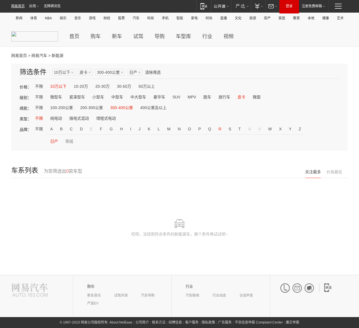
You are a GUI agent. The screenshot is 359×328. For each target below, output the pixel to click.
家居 (282, 18)
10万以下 (63, 72)
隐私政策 (208, 322)
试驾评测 (121, 295)
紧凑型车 (77, 97)
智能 (179, 18)
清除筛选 (153, 72)
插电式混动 (79, 118)
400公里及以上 (153, 107)
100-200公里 (61, 107)
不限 (39, 86)
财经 (106, 18)
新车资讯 (94, 295)
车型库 (183, 36)
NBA (48, 18)
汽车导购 (148, 295)
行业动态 (219, 295)
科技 (150, 18)
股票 (121, 18)
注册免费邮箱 (312, 6)
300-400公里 (110, 72)
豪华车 (159, 97)
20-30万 (102, 86)
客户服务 (192, 322)
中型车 (117, 97)
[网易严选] (241, 6)
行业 (207, 36)
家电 (194, 18)
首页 (74, 36)
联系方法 (158, 322)
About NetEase (120, 322)
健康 (325, 18)
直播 (223, 18)
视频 (229, 36)
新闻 (19, 18)
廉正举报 (292, 322)
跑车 (207, 97)
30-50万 (124, 86)
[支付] (258, 6)
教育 (296, 18)
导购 (160, 36)
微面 (257, 97)
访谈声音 (246, 295)
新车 (117, 36)
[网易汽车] (30, 290)
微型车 (56, 97)
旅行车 (224, 97)
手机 (165, 18)
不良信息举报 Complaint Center (259, 322)
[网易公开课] (221, 6)
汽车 (136, 18)
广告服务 (225, 322)
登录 (289, 6)
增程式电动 (106, 118)
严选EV (92, 303)
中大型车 (138, 97)
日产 (135, 72)
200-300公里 (91, 107)
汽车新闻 (192, 295)
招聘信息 (175, 322)
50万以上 (147, 86)
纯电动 (56, 118)
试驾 (138, 36)
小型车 (98, 97)
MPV (192, 97)
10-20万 (81, 86)
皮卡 (85, 72)
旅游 (252, 18)
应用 (32, 6)
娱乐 (63, 18)
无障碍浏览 (52, 6)
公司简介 (142, 322)
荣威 (69, 141)
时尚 (209, 18)
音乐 (77, 18)
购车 (96, 36)
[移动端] (203, 6)
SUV (176, 97)
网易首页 (18, 6)
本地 (311, 18)
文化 (238, 18)
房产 (267, 18)
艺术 (340, 18)
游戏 (92, 18)
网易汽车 (39, 55)
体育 (33, 18)
